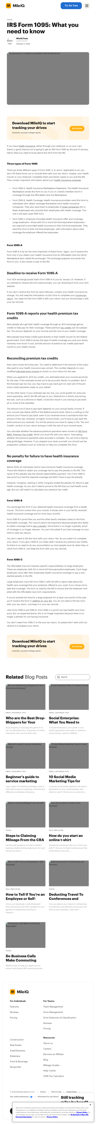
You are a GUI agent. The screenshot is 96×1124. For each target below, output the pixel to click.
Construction (17, 1040)
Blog (45, 1060)
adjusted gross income (27, 371)
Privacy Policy (82, 1112)
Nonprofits (15, 1067)
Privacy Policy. (52, 1117)
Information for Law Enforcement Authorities (55, 1097)
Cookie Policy (71, 1092)
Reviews (14, 1012)
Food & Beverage (19, 1061)
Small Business (17, 1051)
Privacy (43, 1092)
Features (14, 1007)
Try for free (71, 5)
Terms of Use (56, 1092)
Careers (47, 1049)
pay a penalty (39, 526)
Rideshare (15, 1056)
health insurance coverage (67, 180)
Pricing (13, 1018)
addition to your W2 (42, 601)
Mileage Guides (51, 1065)
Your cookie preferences (19, 1097)
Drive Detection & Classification (59, 1018)
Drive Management (53, 1012)
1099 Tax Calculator (53, 1076)
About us (48, 1043)
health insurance (26, 146)
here (20, 441)
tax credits (66, 328)
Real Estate (15, 1045)
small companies (70, 207)
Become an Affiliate (53, 1054)
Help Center (49, 1071)
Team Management (53, 1007)
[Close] (90, 1104)
